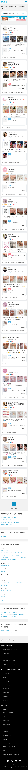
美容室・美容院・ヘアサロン (10, 649)
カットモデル (6, 700)
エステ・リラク (20, 633)
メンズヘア (5, 677)
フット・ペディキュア (10, 550)
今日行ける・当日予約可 (13, 612)
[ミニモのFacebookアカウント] (16, 761)
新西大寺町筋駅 (4, 524)
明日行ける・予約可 (5, 614)
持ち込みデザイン (5, 565)
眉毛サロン (13, 633)
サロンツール (6, 728)
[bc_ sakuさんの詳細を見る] (14, 451)
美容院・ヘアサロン (5, 630)
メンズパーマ (6, 688)
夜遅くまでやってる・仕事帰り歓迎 (8, 616)
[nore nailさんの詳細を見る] (14, 383)
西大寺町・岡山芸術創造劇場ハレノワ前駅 (10, 519)
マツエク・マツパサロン (9, 657)
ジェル (2, 550)
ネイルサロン (8, 639)
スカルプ (3, 571)
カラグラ (14, 552)
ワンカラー (3, 555)
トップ (2, 639)
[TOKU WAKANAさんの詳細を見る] (14, 350)
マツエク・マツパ (5, 633)
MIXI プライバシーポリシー (9, 746)
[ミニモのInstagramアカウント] (8, 761)
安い (2, 600)
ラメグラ (20, 552)
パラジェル (22, 557)
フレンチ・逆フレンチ (6, 552)
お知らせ (5, 716)
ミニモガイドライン (8, 735)
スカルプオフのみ (20, 582)
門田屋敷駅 (3, 517)
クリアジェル (10, 555)
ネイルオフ (3, 582)
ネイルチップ (4, 577)
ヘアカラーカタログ (8, 681)
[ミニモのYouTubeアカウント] (20, 761)
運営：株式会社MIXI (8, 713)
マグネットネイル (19, 555)
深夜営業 (21, 614)
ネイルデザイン (6, 692)
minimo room (6, 720)
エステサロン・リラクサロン (10, 664)
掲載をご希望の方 (7, 724)
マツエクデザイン (7, 696)
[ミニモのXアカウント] (12, 761)
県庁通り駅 (3, 522)
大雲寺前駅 (10, 522)
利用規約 (5, 739)
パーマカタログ (6, 685)
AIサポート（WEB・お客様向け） (11, 754)
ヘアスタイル (6, 673)
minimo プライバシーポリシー (10, 743)
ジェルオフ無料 (4, 585)
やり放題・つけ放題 (12, 559)
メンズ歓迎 (3, 612)
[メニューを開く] (26, 2)
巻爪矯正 (3, 596)
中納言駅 (10, 517)
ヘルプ (4, 750)
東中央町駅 (16, 522)
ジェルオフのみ (11, 582)
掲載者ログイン (6, 731)
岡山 (13, 639)
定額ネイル (3, 559)
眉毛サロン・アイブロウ (9, 660)
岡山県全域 (3, 536)
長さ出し (3, 590)
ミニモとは (5, 709)
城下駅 (11, 524)
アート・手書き (4, 557)
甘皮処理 (9, 590)
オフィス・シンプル (14, 557)
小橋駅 (14, 517)
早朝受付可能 (14, 614)
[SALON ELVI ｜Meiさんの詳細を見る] (14, 248)
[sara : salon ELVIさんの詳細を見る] (14, 317)
